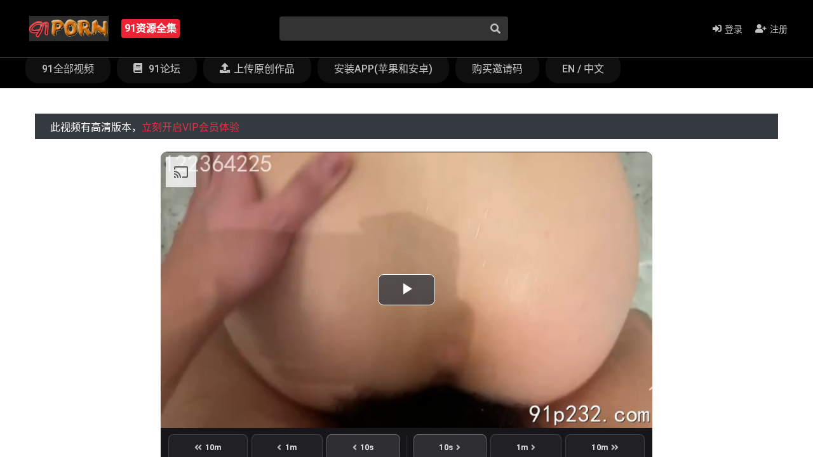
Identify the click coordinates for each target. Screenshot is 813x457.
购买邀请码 (497, 69)
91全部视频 (68, 69)
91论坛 (163, 69)
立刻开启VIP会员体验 (190, 127)
